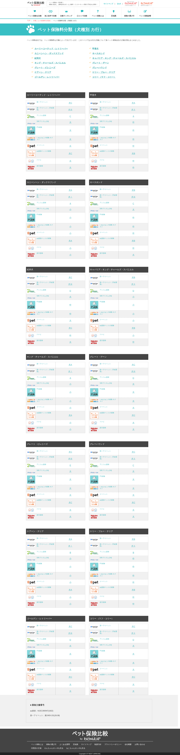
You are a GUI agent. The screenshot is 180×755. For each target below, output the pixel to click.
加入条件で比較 (51, 16)
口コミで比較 (82, 16)
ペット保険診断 (145, 16)
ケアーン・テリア (43, 72)
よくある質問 (65, 744)
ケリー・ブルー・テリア (103, 72)
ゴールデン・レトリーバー (47, 77)
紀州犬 (38, 58)
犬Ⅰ (70, 197)
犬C (70, 103)
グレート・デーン (100, 63)
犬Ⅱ (133, 110)
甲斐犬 (95, 48)
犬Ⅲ (70, 110)
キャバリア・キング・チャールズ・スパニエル (114, 58)
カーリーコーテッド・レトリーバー (51, 48)
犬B (133, 153)
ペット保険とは (98, 16)
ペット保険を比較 (35, 16)
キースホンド (98, 53)
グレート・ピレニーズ (45, 67)
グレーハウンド (99, 67)
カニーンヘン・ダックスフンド (49, 53)
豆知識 (113, 16)
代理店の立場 (36, 748)
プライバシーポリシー (113, 744)
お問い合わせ (140, 744)
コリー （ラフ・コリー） (104, 77)
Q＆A (119, 4)
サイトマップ (108, 4)
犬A (133, 103)
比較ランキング (66, 16)
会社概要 (128, 744)
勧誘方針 (98, 744)
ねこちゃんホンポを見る (75, 748)
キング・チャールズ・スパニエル (50, 63)
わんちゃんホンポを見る (53, 748)
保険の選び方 (129, 16)
